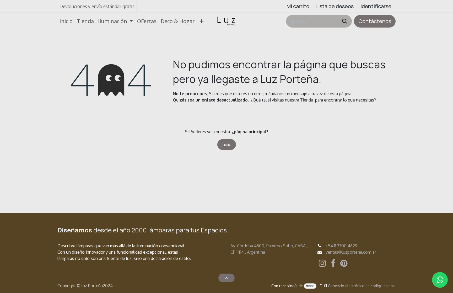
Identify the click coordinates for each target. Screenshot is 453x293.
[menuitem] (66, 21)
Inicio (226, 144)
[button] (226, 278)
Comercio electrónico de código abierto (362, 286)
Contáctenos (374, 21)
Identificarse (375, 6)
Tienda (306, 100)
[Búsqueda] (345, 21)
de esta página (337, 93)
